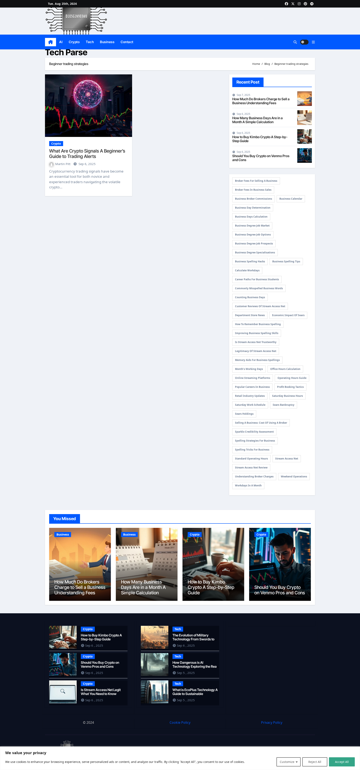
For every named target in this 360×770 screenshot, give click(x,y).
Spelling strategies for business (255, 440)
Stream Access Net (286, 458)
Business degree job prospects (254, 243)
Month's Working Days (249, 369)
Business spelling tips (286, 261)
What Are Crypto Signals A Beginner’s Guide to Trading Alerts (87, 153)
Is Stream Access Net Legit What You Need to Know (101, 691)
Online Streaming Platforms (252, 378)
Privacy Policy (271, 722)
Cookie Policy (180, 722)
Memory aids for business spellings (257, 360)
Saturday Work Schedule (250, 405)
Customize (287, 762)
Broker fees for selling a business (256, 181)
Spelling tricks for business (252, 449)
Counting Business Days (250, 297)
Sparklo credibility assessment (254, 431)
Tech (90, 42)
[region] (180, 758)
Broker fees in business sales (253, 190)
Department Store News (250, 315)
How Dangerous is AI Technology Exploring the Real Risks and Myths (195, 666)
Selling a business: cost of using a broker (261, 422)
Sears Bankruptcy (283, 405)
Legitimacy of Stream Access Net (255, 351)
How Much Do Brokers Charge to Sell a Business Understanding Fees (261, 101)
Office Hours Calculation (285, 369)
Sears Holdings (244, 414)
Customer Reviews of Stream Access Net (260, 306)
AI (60, 42)
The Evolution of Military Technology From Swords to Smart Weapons (193, 639)
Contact (127, 42)
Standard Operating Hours (251, 458)
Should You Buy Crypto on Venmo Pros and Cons (260, 158)
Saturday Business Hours (287, 396)
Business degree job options (253, 234)
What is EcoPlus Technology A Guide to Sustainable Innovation (195, 693)
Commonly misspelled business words (259, 288)
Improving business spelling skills (256, 333)
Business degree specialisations (255, 252)
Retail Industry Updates (250, 396)
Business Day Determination (252, 207)
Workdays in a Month (248, 485)
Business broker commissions (253, 198)
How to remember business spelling (258, 324)
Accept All (342, 762)
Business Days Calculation (251, 216)
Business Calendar (290, 198)
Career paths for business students (257, 279)
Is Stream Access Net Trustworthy (255, 342)
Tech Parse (66, 52)
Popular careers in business (252, 387)
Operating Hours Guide (292, 378)
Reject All (314, 762)
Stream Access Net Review (251, 467)
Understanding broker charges (254, 476)
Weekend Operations (294, 476)
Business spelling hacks (250, 261)
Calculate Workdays (247, 270)
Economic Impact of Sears (288, 315)
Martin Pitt (63, 164)
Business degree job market (252, 225)
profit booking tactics (290, 387)
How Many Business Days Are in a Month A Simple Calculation (257, 120)
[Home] (50, 42)
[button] (313, 42)
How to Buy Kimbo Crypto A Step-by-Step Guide (260, 139)
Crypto (74, 42)
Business (107, 42)
